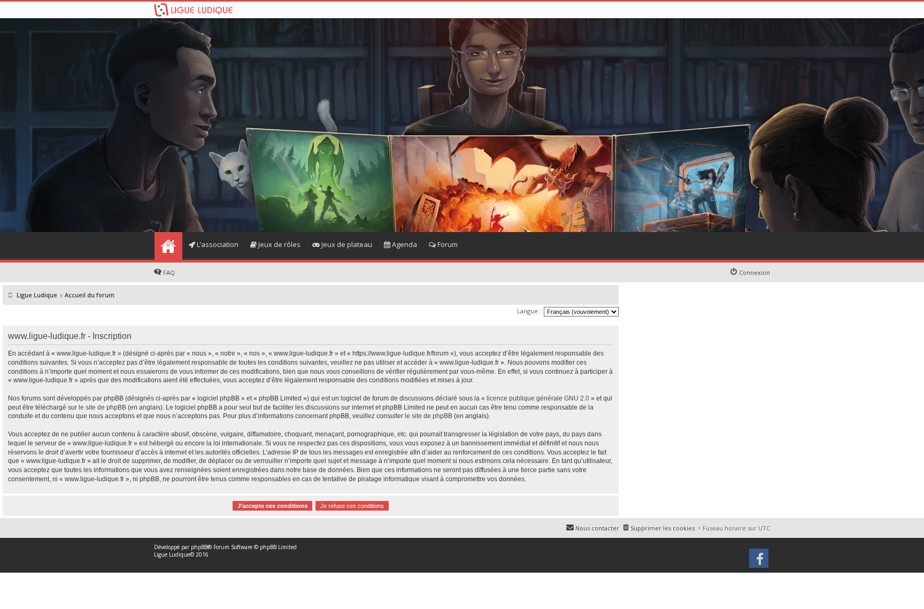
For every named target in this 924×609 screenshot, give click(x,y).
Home (168, 246)
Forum (447, 244)
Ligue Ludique (172, 554)
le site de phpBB (102, 407)
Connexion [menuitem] (754, 272)
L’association (216, 244)
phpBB (199, 547)
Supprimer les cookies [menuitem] (662, 528)
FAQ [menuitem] (169, 272)
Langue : (529, 311)
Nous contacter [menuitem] (597, 528)
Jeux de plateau (346, 244)
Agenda (403, 244)
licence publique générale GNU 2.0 (538, 398)
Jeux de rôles (279, 244)
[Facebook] (759, 562)
